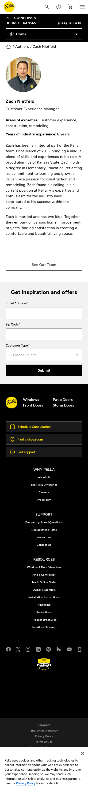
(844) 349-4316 (70, 23)
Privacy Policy (25, 783)
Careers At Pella (29, 688)
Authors (22, 46)
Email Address (16, 303)
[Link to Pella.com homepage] (9, 7)
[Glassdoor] (79, 648)
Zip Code (12, 324)
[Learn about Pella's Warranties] (44, 664)
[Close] (82, 753)
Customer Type (17, 345)
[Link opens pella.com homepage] (11, 402)
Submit (44, 370)
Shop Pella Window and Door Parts (45, 693)
